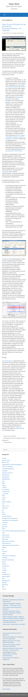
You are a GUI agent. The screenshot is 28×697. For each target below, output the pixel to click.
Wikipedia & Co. (6, 580)
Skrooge (18, 97)
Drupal (4, 485)
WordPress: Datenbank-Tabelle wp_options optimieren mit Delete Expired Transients (12, 612)
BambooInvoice (10, 151)
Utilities (4, 572)
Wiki (3, 578)
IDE (3, 510)
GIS (3, 504)
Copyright (4, 470)
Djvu (3, 481)
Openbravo (21, 137)
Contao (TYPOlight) (7, 466)
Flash (3, 499)
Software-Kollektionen (8, 560)
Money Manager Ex (7, 361)
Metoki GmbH (11, 694)
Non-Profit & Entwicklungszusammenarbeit (13, 531)
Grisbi (3, 321)
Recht (3, 553)
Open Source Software (10, 436)
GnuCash (17, 168)
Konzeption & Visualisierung (9, 518)
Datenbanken (5, 477)
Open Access (5, 535)
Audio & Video (6, 460)
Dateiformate (5, 475)
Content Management (8, 468)
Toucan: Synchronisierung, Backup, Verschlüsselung (10, 653)
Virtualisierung (6, 574)
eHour (20, 151)
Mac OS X (4, 526)
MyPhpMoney (14, 86)
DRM (3, 483)
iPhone (4, 514)
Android (4, 458)
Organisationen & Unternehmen (10, 545)
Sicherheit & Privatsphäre (9, 555)
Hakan (4, 644)
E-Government (6, 491)
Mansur (5, 648)
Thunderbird (5, 566)
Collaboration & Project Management (12, 464)
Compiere (15, 137)
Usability (4, 570)
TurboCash (5, 171)
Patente (4, 547)
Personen (4, 551)
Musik (3, 528)
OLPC (3, 533)
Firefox (4, 497)
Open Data (5, 539)
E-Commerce (5, 489)
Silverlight (4, 557)
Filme (3, 495)
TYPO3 (4, 568)
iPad (3, 512)
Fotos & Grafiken (6, 502)
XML (3, 586)
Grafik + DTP (5, 506)
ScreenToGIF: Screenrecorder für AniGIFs (14, 624)
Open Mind (14, 4)
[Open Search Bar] (26, 15)
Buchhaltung (7, 438)
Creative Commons (7, 473)
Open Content (6, 537)
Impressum (17, 694)
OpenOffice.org (6, 543)
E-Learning (5, 493)
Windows (4, 582)
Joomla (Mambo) (6, 516)
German (5, 633)
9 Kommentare (8, 442)
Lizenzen (4, 524)
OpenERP (14, 138)
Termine (4, 564)
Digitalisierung (6, 479)
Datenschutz (24, 694)
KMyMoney (9, 99)
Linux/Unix (5, 522)
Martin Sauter (6, 689)
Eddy (4, 657)
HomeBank (5, 259)
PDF (3, 549)
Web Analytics (6, 576)
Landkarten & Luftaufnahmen (10, 520)
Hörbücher (5, 508)
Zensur (4, 589)
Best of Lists (5, 462)
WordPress (5, 584)
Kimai (16, 151)
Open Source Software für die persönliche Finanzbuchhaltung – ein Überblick (14, 27)
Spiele (3, 562)
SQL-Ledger (21, 135)
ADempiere (9, 138)
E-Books (4, 487)
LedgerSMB (9, 137)
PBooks (23, 86)
